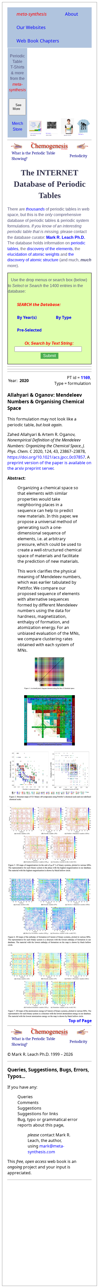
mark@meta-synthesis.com (46, 1148)
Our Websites (31, 27)
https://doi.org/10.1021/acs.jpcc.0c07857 (46, 457)
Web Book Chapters (37, 41)
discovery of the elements (50, 249)
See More (17, 107)
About (71, 14)
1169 (85, 377)
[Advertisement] (49, 1231)
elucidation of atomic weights (33, 254)
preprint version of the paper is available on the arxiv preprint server (49, 465)
